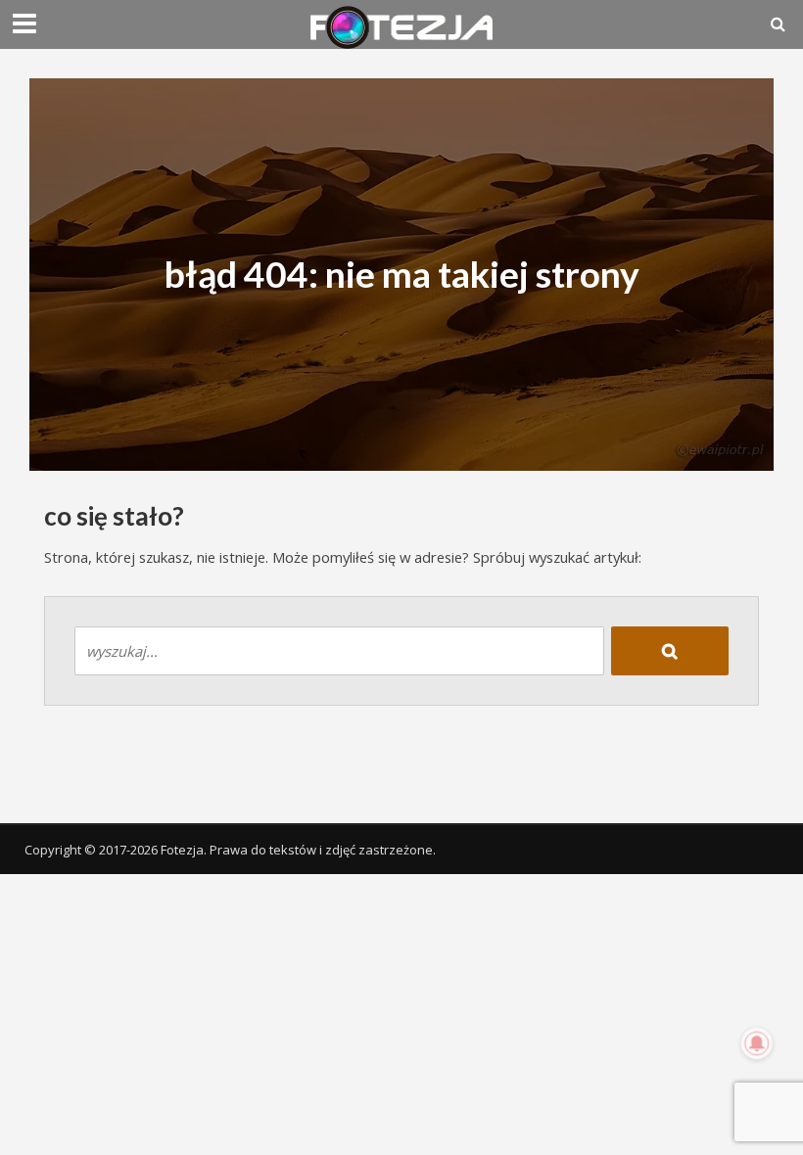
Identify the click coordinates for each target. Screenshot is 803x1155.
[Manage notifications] (757, 1043)
